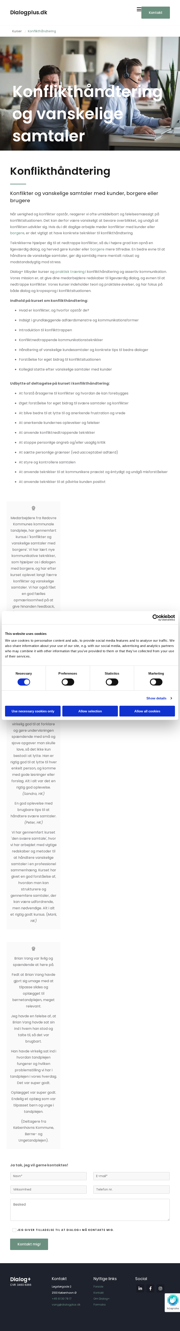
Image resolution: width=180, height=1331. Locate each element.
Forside (98, 1286)
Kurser (17, 31)
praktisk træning (70, 271)
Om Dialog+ (102, 1298)
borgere (17, 233)
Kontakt (99, 1293)
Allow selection (90, 711)
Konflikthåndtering (42, 31)
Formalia (100, 1304)
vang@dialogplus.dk (66, 1304)
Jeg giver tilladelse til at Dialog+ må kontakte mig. (65, 1230)
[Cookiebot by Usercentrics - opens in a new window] (156, 617)
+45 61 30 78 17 (62, 1298)
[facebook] (150, 1288)
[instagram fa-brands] (160, 1288)
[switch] (68, 681)
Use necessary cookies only (33, 711)
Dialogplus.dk (28, 12)
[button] (155, 13)
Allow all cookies (147, 711)
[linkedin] (140, 1288)
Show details (156, 698)
